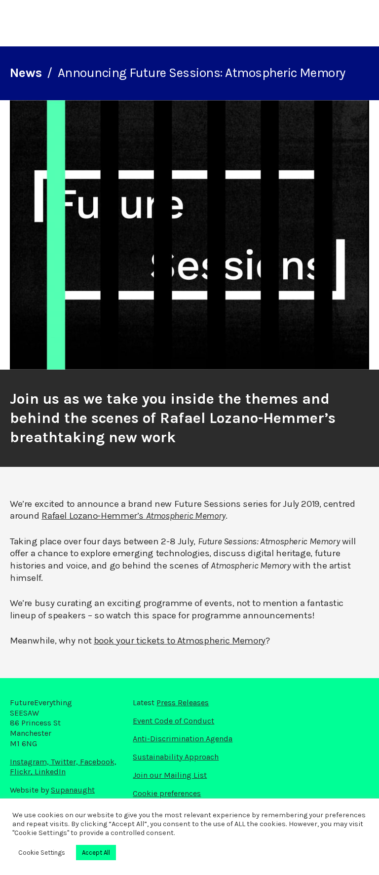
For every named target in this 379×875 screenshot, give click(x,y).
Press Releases (182, 702)
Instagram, (30, 761)
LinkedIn (50, 771)
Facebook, (98, 761)
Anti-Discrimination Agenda (182, 738)
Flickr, (22, 771)
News (26, 72)
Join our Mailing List (170, 775)
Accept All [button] (96, 852)
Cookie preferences (167, 793)
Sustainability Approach (176, 756)
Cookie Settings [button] (41, 852)
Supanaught (73, 790)
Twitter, (65, 761)
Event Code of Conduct (173, 720)
